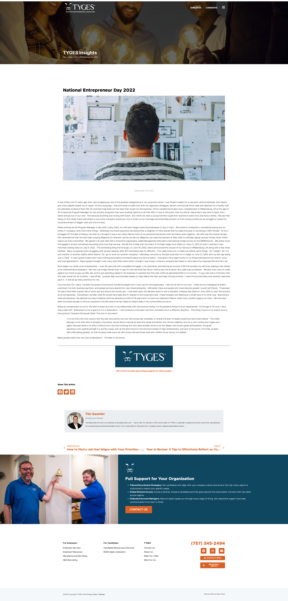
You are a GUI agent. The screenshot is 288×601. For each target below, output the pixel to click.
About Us (148, 552)
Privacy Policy (92, 594)
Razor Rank (221, 594)
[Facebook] (203, 551)
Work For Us (150, 560)
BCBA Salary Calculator (115, 552)
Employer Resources (72, 552)
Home (65, 57)
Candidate (211, 8)
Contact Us (149, 548)
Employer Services (72, 548)
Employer (195, 8)
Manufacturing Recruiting (75, 556)
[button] (60, 391)
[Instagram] (212, 551)
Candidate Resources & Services (119, 548)
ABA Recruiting (70, 560)
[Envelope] (221, 551)
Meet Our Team (151, 556)
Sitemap (102, 594)
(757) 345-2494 (208, 543)
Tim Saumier (95, 414)
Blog (70, 57)
